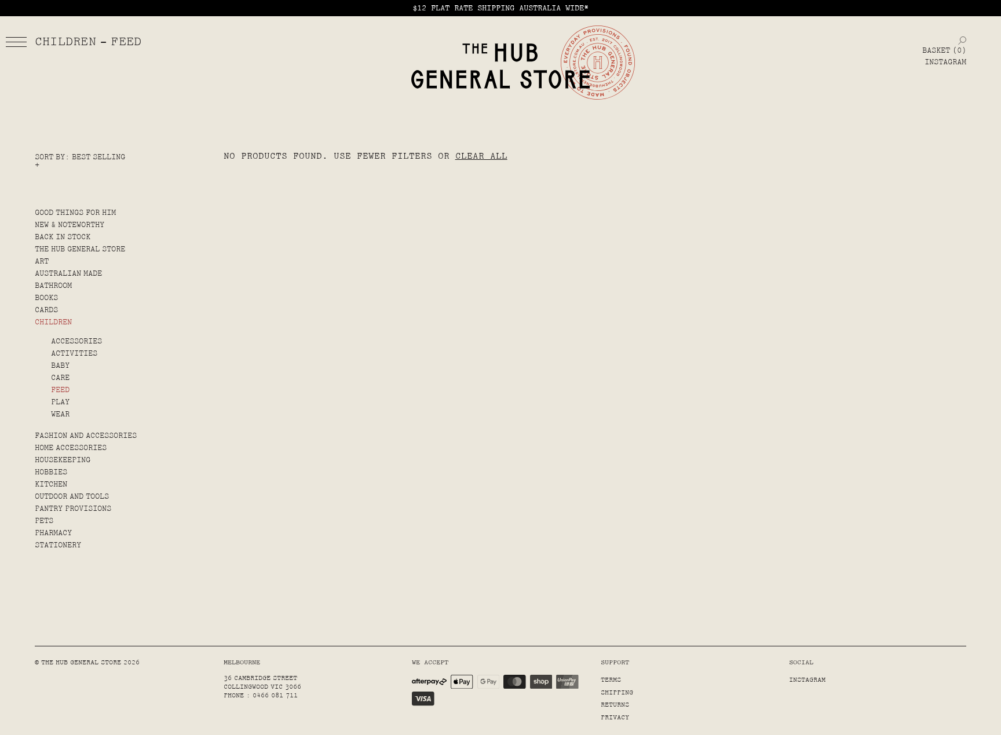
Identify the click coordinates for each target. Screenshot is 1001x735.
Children (53, 322)
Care (60, 377)
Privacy (615, 717)
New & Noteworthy (69, 224)
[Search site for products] (962, 40)
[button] (16, 42)
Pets (44, 520)
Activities (74, 353)
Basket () (944, 50)
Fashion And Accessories (86, 435)
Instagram (945, 62)
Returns (615, 704)
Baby (60, 365)
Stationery (58, 545)
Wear (60, 414)
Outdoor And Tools (72, 496)
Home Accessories (71, 447)
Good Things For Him (75, 212)
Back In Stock (62, 237)
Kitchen (51, 484)
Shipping (617, 692)
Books (46, 297)
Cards (46, 310)
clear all (481, 156)
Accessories (76, 341)
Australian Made (68, 273)
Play (60, 402)
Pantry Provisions (73, 508)
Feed (60, 389)
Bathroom (53, 285)
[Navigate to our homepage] (500, 66)
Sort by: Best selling (80, 157)
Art (42, 261)
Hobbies (51, 472)
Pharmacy (53, 532)
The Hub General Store (80, 249)
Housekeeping (62, 460)
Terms (611, 679)
